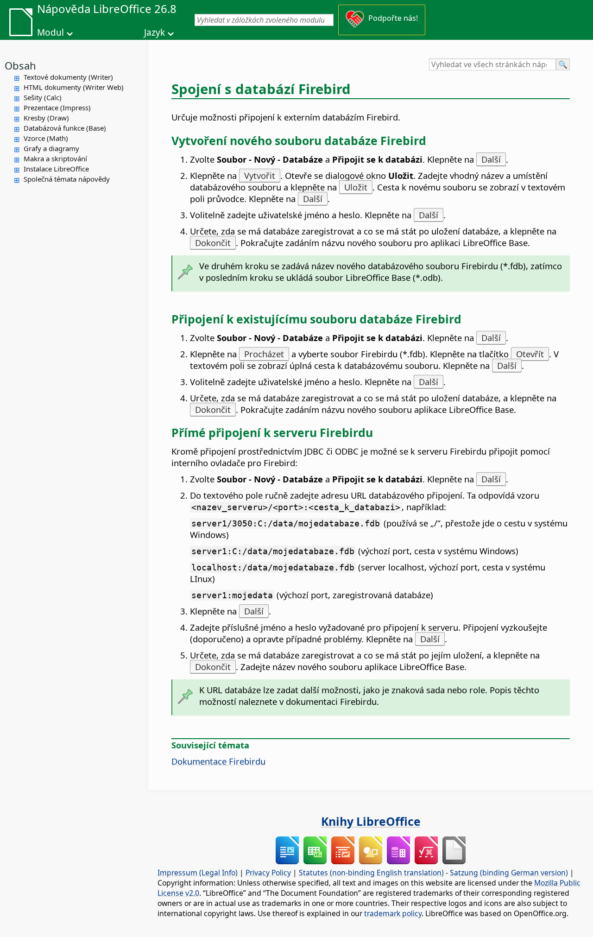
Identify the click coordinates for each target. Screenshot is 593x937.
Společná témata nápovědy (67, 179)
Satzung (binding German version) (509, 872)
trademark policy (393, 913)
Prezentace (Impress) (57, 107)
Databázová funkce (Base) (65, 128)
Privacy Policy (268, 872)
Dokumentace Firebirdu (218, 761)
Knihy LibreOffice (371, 821)
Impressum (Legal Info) (198, 872)
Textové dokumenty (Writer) (68, 77)
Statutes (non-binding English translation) (371, 872)
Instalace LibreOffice (56, 168)
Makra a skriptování (55, 158)
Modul (50, 32)
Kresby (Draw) (46, 117)
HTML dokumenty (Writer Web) (74, 87)
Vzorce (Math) (46, 138)
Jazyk (154, 32)
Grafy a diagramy (51, 148)
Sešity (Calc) (43, 97)
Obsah (20, 65)
